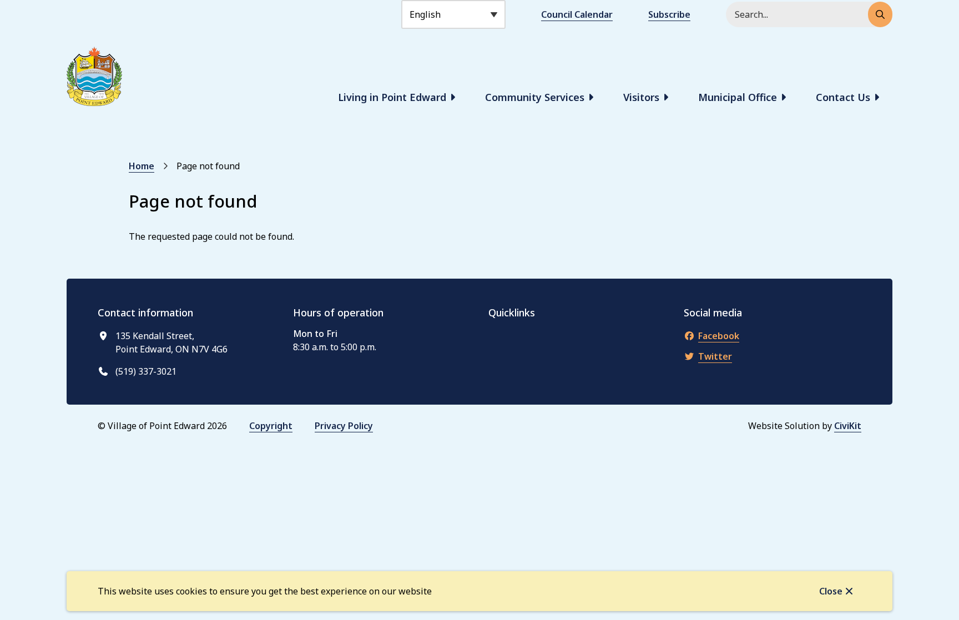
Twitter (715, 356)
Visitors (641, 97)
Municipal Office (737, 97)
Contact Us (843, 97)
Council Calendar (577, 14)
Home (141, 166)
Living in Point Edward (392, 97)
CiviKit (847, 426)
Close (830, 591)
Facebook (718, 336)
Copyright (270, 426)
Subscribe (669, 14)
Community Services (534, 97)
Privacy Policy (344, 426)
